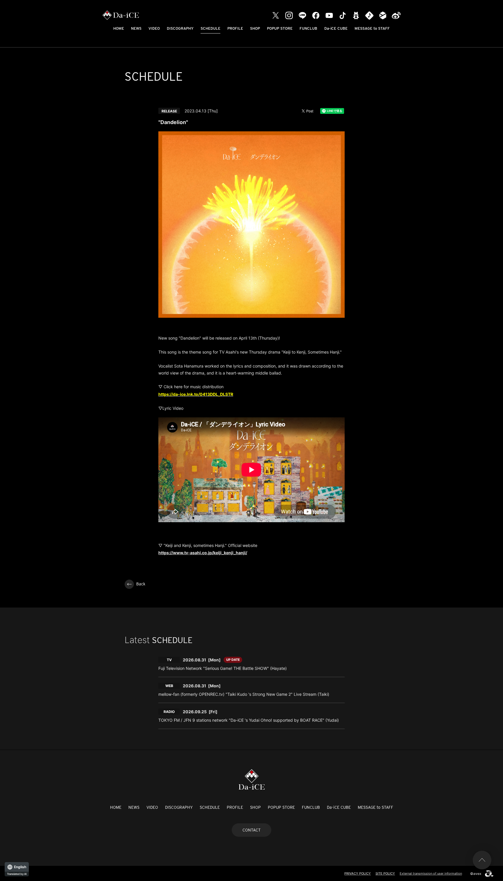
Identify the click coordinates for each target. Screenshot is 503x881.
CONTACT (251, 830)
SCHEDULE (210, 28)
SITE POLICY (385, 873)
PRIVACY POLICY (357, 873)
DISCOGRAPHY (180, 28)
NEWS (136, 28)
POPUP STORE (280, 28)
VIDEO (154, 28)
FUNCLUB (308, 28)
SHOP (255, 28)
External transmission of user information (431, 873)
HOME (118, 28)
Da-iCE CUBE (336, 28)
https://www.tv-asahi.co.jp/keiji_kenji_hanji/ (202, 552)
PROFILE (235, 28)
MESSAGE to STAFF (372, 28)
